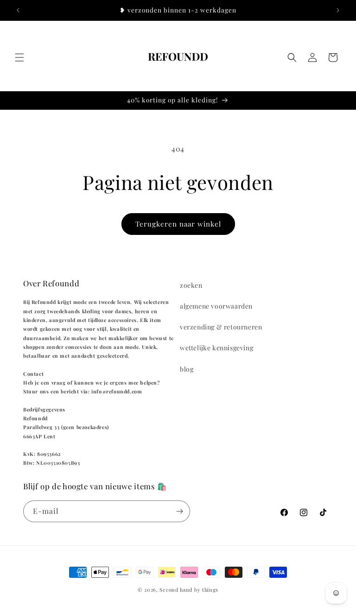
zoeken (191, 285)
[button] (19, 57)
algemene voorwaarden (216, 306)
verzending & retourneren (221, 326)
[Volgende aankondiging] (338, 10)
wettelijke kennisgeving (216, 347)
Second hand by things (188, 589)
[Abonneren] (179, 511)
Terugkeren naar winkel (178, 223)
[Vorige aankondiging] (18, 10)
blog (186, 369)
